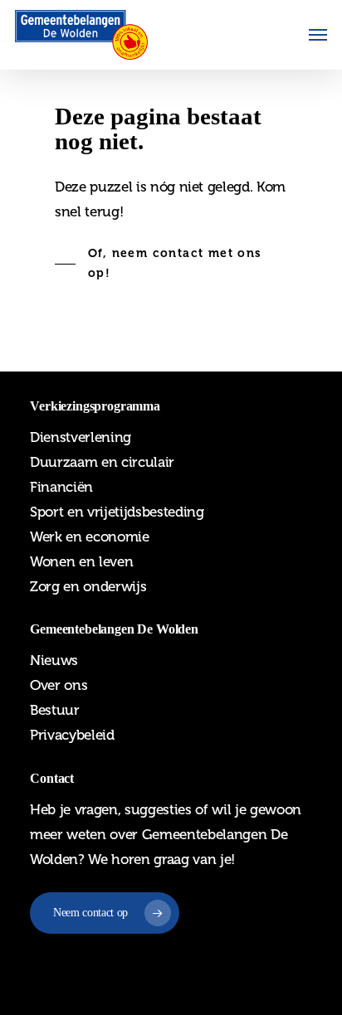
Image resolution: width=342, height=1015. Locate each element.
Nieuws (54, 660)
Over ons (58, 685)
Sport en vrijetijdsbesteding (116, 511)
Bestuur (55, 710)
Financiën (61, 486)
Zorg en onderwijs (88, 586)
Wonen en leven (81, 561)
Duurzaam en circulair (102, 462)
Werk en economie (89, 536)
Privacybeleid (72, 734)
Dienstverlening (80, 437)
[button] (318, 35)
